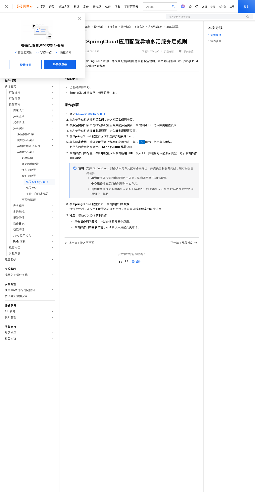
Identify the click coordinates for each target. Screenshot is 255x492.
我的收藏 (188, 51)
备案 (212, 6)
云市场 (97, 6)
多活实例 (139, 26)
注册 (232, 6)
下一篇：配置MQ (181, 243)
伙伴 (108, 6)
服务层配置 (172, 26)
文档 (204, 6)
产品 (52, 6)
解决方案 (64, 6)
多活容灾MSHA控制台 (90, 114)
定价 (86, 6)
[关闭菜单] (6, 6)
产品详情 (169, 51)
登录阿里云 (60, 64)
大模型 (41, 6)
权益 (76, 6)
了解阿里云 (131, 6)
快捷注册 (25, 65)
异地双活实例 (155, 26)
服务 (117, 6)
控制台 (222, 6)
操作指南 (99, 26)
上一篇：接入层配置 (81, 243)
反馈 (138, 261)
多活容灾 (112, 26)
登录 (246, 6)
